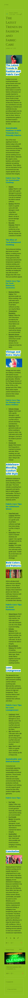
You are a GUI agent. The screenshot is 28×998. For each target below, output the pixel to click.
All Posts (6, 4)
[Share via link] (18, 938)
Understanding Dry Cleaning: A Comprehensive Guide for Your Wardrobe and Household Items (14, 968)
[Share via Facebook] (6, 938)
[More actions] (21, 14)
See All (20, 949)
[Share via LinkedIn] (14, 938)
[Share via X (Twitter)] (10, 938)
